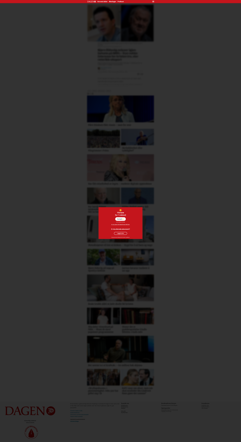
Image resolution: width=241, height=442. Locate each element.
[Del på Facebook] (138, 74)
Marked (123, 408)
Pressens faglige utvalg (76, 410)
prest (89, 90)
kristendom (101, 90)
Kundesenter (124, 412)
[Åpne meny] (153, 2)
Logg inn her (120, 233)
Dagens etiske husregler (76, 416)
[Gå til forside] (91, 2)
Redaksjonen (124, 405)
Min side (123, 411)
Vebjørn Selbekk (30, 422)
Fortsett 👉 (120, 219)
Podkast (121, 1)
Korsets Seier (102, 1)
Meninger (112, 1)
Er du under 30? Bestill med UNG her (120, 224)
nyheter (108, 90)
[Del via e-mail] (142, 74)
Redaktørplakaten (75, 412)
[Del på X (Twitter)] (140, 74)
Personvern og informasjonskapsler (79, 414)
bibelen (94, 90)
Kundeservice (124, 406)
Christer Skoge (74, 421)
